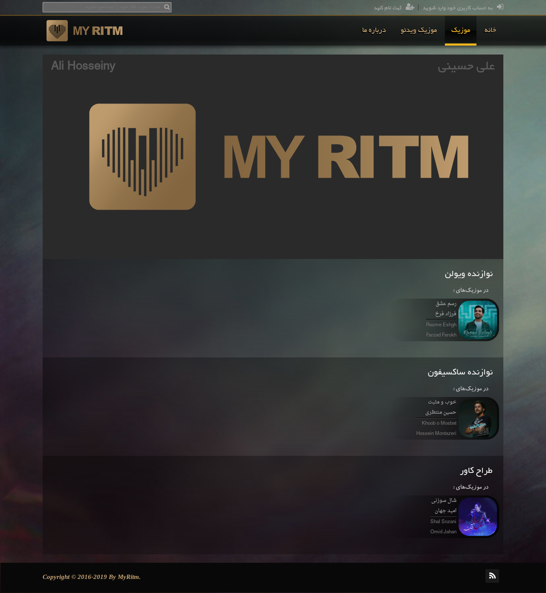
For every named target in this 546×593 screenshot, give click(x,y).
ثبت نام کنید (387, 8)
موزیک (460, 31)
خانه (490, 31)
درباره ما (374, 31)
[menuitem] (490, 31)
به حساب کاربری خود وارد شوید (457, 8)
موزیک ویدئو (419, 31)
